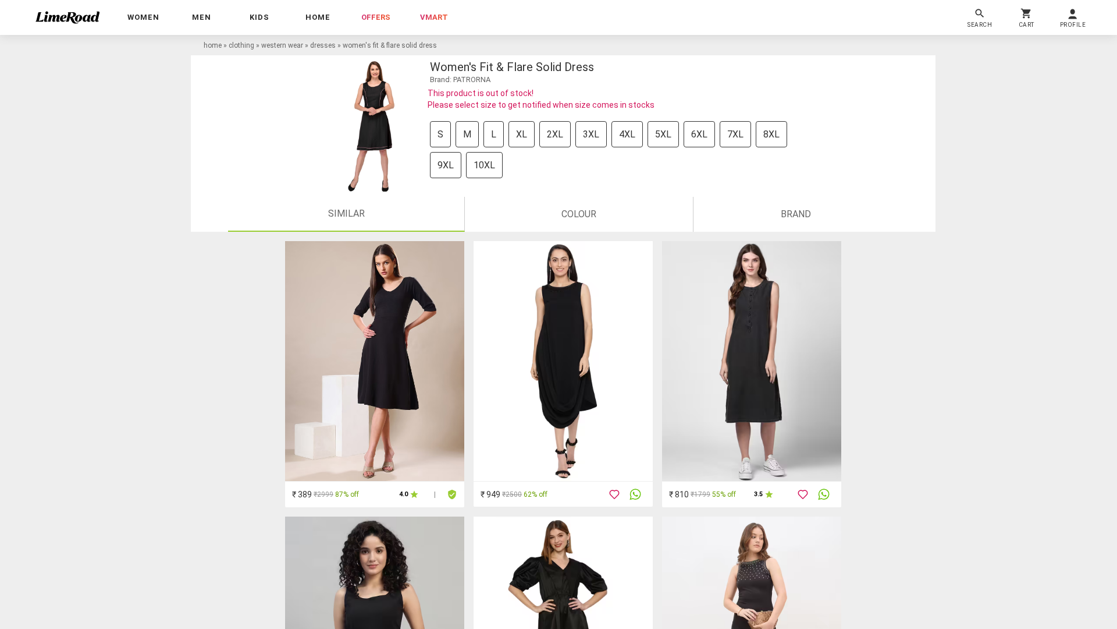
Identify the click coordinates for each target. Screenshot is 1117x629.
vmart (434, 17)
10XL (484, 165)
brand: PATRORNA (460, 79)
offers (375, 17)
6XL (699, 134)
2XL (555, 134)
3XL (591, 134)
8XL (771, 134)
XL (521, 134)
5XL (663, 134)
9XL (445, 165)
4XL (627, 134)
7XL (735, 134)
